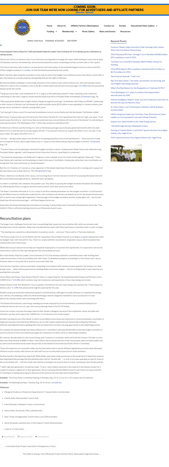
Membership (68, 31)
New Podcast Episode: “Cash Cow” (125, 76)
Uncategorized (43, 437)
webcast (57, 382)
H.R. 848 (16, 280)
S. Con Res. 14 (27, 70)
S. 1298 (15, 287)
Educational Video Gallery (142, 26)
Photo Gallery (88, 31)
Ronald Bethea (9, 437)
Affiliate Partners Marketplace (85, 26)
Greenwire (86, 96)
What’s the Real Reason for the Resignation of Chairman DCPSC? (138, 88)
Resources (125, 31)
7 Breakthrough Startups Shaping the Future (129, 126)
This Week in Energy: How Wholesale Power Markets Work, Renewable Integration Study (62, 454)
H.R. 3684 (82, 86)
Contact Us (109, 26)
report (85, 237)
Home (49, 26)
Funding (50, 31)
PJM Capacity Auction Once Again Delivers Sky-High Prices (136, 137)
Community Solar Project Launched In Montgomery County (29, 446)
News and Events (107, 31)
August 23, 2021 (26, 437)
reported (41, 171)
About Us (61, 26)
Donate (122, 26)
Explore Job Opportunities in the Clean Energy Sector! (133, 121)
